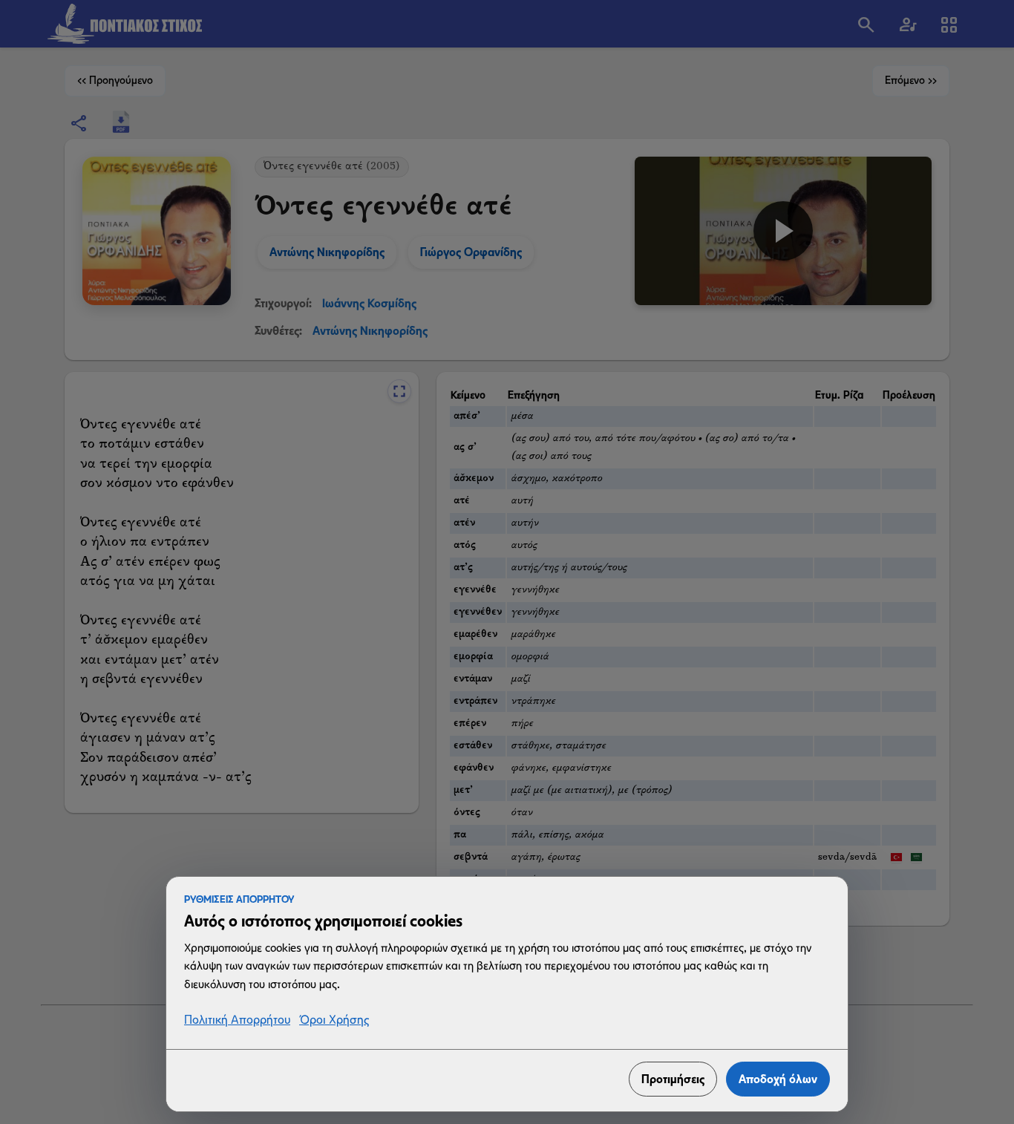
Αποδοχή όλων (778, 1079)
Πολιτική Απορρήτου (237, 1020)
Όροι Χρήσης (334, 1020)
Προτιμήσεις (672, 1079)
